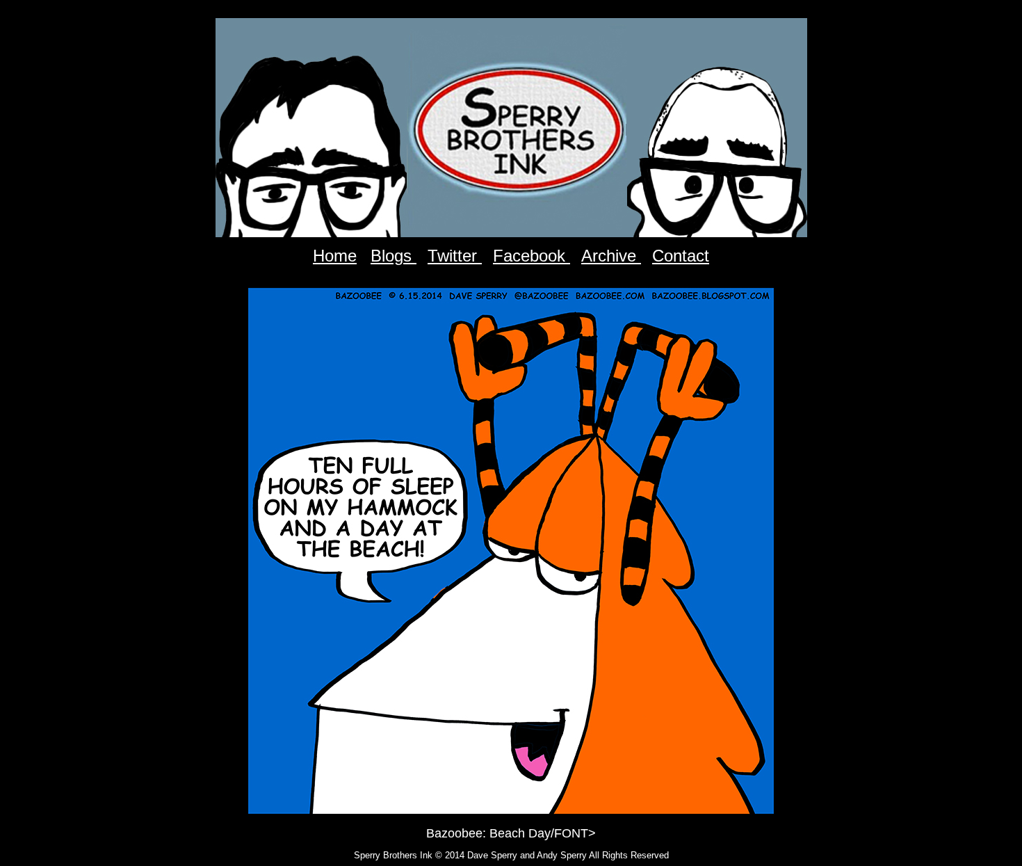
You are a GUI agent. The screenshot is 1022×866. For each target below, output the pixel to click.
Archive (611, 255)
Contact (680, 255)
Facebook (531, 255)
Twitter (455, 255)
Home (335, 255)
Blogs (393, 255)
